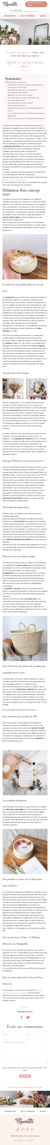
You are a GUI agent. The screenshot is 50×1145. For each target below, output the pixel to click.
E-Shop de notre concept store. (14, 180)
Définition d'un (16, 82)
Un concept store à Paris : (26, 115)
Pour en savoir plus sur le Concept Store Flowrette (26, 118)
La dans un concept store (25, 85)
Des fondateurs (18, 93)
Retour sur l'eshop (23, 1141)
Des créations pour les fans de (20, 103)
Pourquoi (23, 90)
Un (17, 87)
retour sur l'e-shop (34, 4)
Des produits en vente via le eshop (26, 109)
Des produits (16, 105)
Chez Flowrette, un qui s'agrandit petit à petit (23, 99)
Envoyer (25, 1076)
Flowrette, (20, 95)
